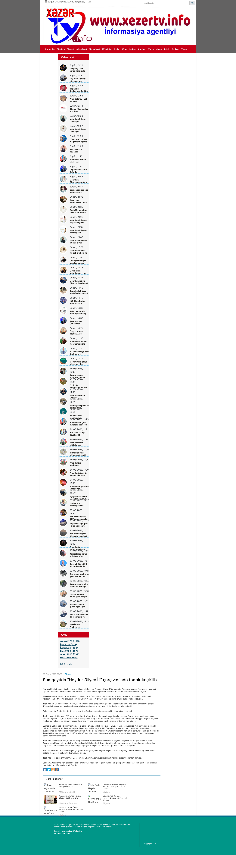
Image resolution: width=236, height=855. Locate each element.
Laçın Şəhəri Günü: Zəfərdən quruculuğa (78, 170)
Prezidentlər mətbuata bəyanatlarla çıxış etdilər (78, 464)
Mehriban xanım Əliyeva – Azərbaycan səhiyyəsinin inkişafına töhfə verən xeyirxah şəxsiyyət (77, 396)
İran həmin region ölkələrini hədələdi (78, 534)
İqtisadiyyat (81, 49)
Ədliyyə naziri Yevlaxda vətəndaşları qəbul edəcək (78, 150)
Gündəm (61, 49)
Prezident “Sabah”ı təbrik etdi (78, 160)
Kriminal (141, 49)
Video (184, 49)
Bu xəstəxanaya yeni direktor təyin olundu (79, 352)
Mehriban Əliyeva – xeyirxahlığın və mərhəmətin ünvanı (79, 221)
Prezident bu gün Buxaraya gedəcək (78, 423)
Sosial (116, 49)
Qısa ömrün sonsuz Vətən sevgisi (79, 191)
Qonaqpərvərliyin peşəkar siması (78, 261)
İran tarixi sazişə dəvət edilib (77, 433)
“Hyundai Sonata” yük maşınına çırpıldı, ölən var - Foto (78, 79)
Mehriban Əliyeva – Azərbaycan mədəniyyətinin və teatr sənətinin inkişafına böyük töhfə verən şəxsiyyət (78, 231)
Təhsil (166, 49)
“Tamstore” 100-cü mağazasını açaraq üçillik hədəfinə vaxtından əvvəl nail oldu (79, 140)
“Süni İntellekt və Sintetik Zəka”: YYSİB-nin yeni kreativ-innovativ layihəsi (78, 302)
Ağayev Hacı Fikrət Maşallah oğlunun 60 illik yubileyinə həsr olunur (78, 497)
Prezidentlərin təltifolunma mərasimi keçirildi (78, 443)
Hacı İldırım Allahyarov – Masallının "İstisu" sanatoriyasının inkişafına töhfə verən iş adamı (78, 625)
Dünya (151, 49)
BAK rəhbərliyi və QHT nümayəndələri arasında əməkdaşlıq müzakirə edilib (79, 517)
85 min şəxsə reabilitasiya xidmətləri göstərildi (79, 416)
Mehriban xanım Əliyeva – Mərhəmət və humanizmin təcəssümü (79, 282)
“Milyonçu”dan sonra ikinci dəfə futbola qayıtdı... (77, 69)
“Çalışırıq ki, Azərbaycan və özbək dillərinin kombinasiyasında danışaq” (78, 504)
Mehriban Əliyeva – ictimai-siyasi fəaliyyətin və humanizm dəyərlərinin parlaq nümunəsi (78, 241)
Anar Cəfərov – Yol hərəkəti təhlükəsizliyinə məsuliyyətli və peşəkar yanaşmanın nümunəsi (78, 100)
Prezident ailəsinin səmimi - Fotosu (78, 474)
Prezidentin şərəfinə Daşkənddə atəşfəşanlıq (79, 487)
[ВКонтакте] (45, 769)
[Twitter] (49, 769)
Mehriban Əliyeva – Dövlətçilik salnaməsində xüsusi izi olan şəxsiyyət (78, 120)
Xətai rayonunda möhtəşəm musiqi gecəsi (78, 312)
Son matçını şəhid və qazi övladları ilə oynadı (79, 575)
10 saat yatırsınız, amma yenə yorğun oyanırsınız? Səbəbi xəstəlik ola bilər (79, 595)
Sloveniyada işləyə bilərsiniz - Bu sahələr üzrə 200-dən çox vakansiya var (78, 363)
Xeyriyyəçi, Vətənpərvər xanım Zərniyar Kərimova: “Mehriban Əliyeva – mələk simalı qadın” (79, 201)
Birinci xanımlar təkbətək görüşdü (78, 454)
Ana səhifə (49, 49)
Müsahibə (106, 49)
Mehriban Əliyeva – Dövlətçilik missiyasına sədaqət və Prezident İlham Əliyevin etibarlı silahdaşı (79, 130)
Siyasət (70, 49)
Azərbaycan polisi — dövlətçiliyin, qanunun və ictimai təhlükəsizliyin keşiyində (79, 406)
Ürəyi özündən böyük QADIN (76, 332)
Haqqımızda (50, 57)
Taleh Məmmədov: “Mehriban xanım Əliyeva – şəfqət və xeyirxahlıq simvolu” (79, 211)
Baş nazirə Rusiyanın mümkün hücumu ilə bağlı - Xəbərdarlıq (79, 90)
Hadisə (132, 49)
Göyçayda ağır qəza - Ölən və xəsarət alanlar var (79, 524)
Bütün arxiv (66, 664)
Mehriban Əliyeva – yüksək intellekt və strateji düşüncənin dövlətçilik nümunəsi (79, 251)
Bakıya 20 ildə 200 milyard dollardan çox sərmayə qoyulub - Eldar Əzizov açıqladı (78, 565)
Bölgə (124, 49)
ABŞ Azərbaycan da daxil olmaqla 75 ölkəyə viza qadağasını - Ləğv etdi (79, 615)
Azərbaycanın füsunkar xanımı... (78, 376)
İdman (159, 49)
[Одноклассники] (53, 769)
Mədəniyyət (94, 49)
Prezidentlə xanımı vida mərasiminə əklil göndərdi (78, 342)
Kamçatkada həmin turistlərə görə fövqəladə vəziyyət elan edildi (79, 555)
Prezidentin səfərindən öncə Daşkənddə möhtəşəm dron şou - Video (79, 548)
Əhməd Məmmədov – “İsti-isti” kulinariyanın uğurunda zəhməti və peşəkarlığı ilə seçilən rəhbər (79, 110)
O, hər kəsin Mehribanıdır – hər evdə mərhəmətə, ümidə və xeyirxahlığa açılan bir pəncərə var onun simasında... (78, 272)
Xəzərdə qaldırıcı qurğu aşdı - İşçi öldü (77, 605)
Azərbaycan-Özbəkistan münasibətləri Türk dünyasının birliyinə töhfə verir (79, 322)
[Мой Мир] (57, 769)
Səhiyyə (175, 49)
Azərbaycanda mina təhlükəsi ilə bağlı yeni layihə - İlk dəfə (79, 585)
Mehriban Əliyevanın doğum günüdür (78, 181)
